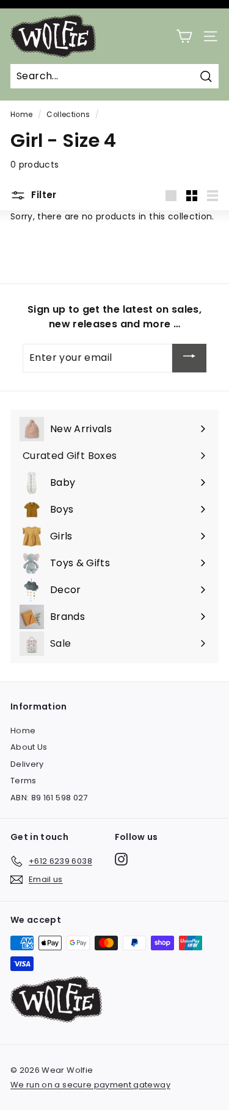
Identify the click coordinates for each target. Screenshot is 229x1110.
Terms (23, 780)
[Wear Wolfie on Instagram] (121, 859)
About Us (29, 747)
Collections (68, 114)
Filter (43, 194)
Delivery (27, 764)
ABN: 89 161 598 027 (49, 797)
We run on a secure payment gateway (90, 1084)
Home (21, 114)
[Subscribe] (189, 358)
